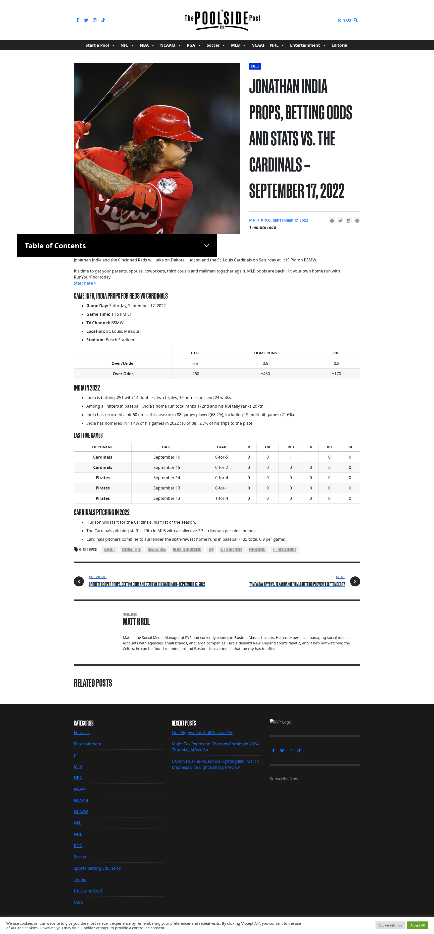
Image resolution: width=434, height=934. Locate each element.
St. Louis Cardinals (284, 549)
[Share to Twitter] (340, 220)
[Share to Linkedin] (349, 220)
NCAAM (167, 45)
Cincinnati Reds (131, 549)
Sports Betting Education (97, 868)
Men (211, 549)
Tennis (80, 879)
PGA (191, 45)
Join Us (344, 20)
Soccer (213, 45)
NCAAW (81, 811)
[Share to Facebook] (332, 220)
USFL (78, 902)
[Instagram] (94, 20)
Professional (257, 549)
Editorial (340, 45)
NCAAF (258, 45)
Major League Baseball (187, 549)
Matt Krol (260, 220)
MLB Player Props (231, 549)
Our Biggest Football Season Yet (202, 732)
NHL (274, 45)
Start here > (85, 283)
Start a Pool (97, 45)
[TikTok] (103, 20)
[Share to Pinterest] (357, 220)
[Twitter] (86, 20)
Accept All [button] (417, 925)
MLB (235, 45)
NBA (144, 45)
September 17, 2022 (290, 220)
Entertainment (305, 45)
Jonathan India (157, 549)
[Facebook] (77, 20)
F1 (76, 755)
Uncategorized (88, 891)
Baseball (109, 549)
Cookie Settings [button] (390, 925)
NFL (124, 45)
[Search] (355, 20)
